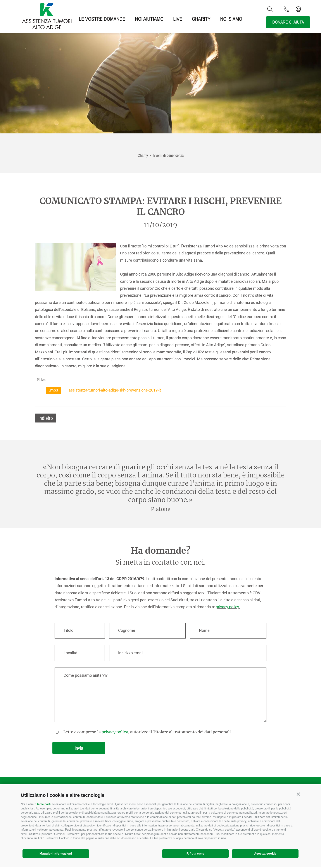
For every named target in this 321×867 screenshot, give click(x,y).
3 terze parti (43, 804)
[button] (298, 794)
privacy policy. (228, 607)
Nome (204, 630)
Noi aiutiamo (149, 18)
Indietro (45, 417)
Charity (201, 18)
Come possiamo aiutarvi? (86, 675)
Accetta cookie (265, 853)
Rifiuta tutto (195, 853)
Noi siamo (231, 18)
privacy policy (115, 731)
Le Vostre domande (102, 18)
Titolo (68, 630)
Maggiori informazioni (56, 853)
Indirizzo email (130, 653)
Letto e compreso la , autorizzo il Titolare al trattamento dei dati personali (147, 731)
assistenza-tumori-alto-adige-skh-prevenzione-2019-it (105, 390)
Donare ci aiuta (288, 22)
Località (70, 653)
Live (177, 18)
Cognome (126, 630)
